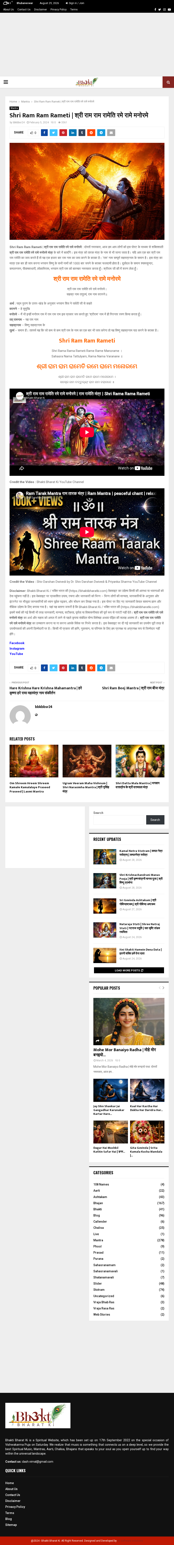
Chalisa (98, 1227)
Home (9, 1483)
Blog (96, 1215)
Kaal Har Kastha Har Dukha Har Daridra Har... (146, 1108)
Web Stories (101, 1314)
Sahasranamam (104, 1265)
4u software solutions (130, 1540)
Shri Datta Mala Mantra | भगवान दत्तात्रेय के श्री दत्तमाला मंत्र (138, 785)
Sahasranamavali (105, 1271)
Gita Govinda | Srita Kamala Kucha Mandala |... (146, 1151)
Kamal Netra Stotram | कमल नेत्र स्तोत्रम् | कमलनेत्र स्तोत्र (141, 852)
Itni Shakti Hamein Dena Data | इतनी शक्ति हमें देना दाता (140, 951)
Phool (97, 1246)
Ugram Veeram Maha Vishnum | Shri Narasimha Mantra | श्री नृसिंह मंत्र (86, 787)
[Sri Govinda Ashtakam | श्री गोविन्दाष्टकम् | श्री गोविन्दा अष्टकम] (104, 906)
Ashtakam (100, 1197)
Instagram (17, 648)
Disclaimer (40, 9)
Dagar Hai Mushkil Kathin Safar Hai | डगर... (109, 1149)
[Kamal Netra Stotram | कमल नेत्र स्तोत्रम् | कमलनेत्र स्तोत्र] (104, 856)
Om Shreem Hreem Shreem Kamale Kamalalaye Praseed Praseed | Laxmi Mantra (30, 787)
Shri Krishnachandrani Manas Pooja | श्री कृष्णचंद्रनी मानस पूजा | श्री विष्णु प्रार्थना (141, 878)
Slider (97, 1283)
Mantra (14, 108)
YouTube (16, 654)
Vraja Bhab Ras (103, 1302)
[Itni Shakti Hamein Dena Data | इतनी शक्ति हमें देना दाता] (104, 955)
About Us (8, 9)
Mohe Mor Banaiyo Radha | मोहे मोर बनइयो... (124, 1052)
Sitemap (11, 1525)
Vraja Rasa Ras (103, 1308)
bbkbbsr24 (19, 122)
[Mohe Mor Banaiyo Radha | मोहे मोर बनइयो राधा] (128, 1021)
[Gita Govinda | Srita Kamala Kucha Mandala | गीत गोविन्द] (147, 1132)
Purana (98, 1258)
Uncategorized (103, 1296)
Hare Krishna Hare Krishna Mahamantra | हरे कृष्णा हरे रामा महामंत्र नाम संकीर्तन (46, 691)
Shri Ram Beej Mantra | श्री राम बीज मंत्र (133, 688)
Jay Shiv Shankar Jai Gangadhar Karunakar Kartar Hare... (108, 1110)
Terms (74, 9)
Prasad (98, 1252)
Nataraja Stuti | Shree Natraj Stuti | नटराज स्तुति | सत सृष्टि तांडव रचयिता (139, 928)
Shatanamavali (103, 1277)
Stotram (99, 1289)
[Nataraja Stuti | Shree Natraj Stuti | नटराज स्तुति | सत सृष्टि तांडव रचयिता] (104, 930)
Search (98, 813)
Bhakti (97, 1209)
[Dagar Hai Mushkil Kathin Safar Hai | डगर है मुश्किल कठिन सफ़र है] (110, 1132)
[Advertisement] (87, 44)
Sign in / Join (76, 3)
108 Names (101, 1184)
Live (96, 1234)
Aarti (96, 1190)
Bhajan (98, 1203)
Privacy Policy (59, 9)
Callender (100, 1221)
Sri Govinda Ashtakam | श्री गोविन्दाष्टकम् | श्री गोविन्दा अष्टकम (137, 902)
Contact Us (24, 9)
